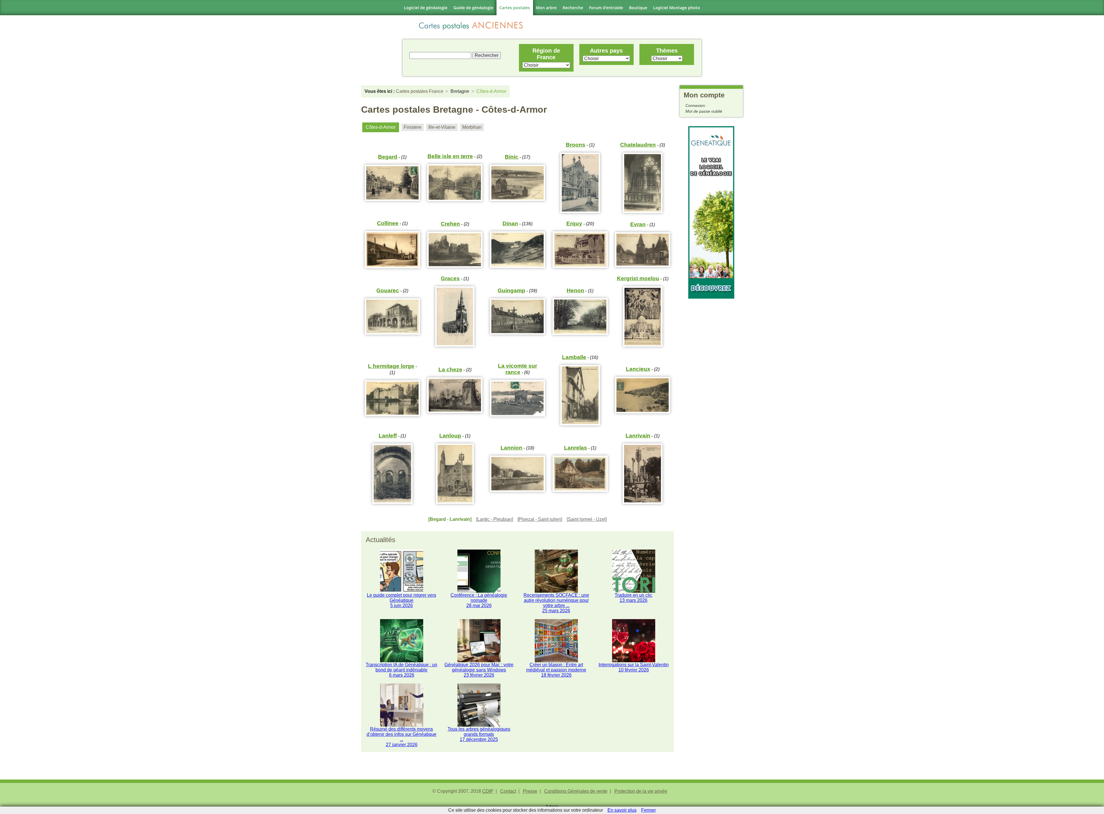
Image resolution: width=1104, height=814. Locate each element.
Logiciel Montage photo (676, 7)
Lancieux (638, 369)
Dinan (510, 223)
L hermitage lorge (391, 366)
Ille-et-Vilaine (441, 127)
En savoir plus (622, 810)
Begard (387, 157)
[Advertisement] (711, 385)
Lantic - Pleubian (494, 519)
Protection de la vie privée (640, 791)
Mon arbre (546, 7)
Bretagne (460, 91)
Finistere (412, 127)
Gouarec (387, 290)
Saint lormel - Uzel (586, 519)
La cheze (450, 369)
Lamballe (574, 357)
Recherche (573, 7)
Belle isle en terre (450, 156)
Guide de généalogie (473, 7)
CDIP (487, 791)
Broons (575, 145)
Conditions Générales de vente (575, 791)
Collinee (387, 223)
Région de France (546, 53)
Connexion (695, 105)
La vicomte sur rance (517, 369)
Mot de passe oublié (703, 111)
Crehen (450, 224)
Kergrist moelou (638, 278)
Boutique (638, 7)
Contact (508, 791)
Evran (638, 224)
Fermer (648, 810)
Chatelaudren (638, 145)
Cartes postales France (419, 91)
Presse (530, 791)
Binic (511, 157)
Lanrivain (638, 436)
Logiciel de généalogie (425, 7)
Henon (575, 290)
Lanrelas (575, 448)
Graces (450, 278)
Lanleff (388, 436)
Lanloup (450, 436)
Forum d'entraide (606, 7)
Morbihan (472, 127)
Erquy (574, 223)
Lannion (511, 448)
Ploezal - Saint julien (540, 519)
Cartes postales (514, 7)
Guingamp (511, 290)
